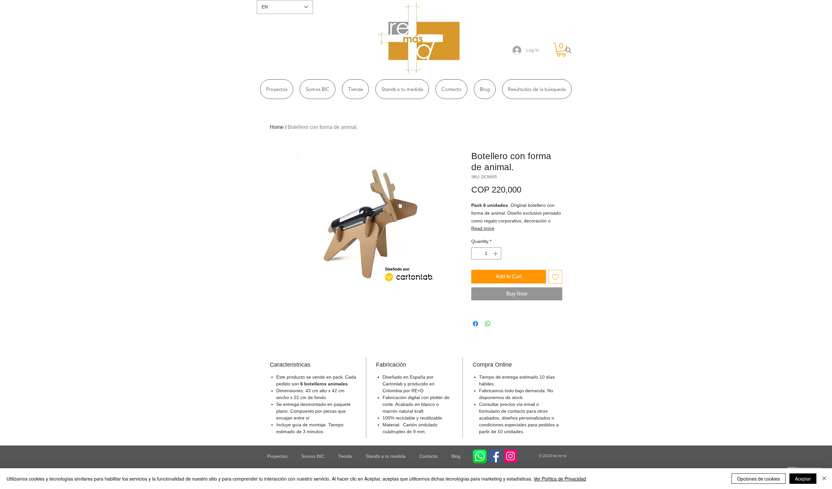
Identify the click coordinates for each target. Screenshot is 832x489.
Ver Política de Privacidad (560, 478)
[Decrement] (476, 253)
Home (277, 127)
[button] (561, 49)
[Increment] (496, 253)
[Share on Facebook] (475, 324)
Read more (482, 228)
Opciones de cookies (758, 478)
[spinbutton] (486, 253)
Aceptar (803, 478)
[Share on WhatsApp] (488, 324)
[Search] (568, 50)
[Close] (824, 478)
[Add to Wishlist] (555, 276)
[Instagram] (510, 456)
